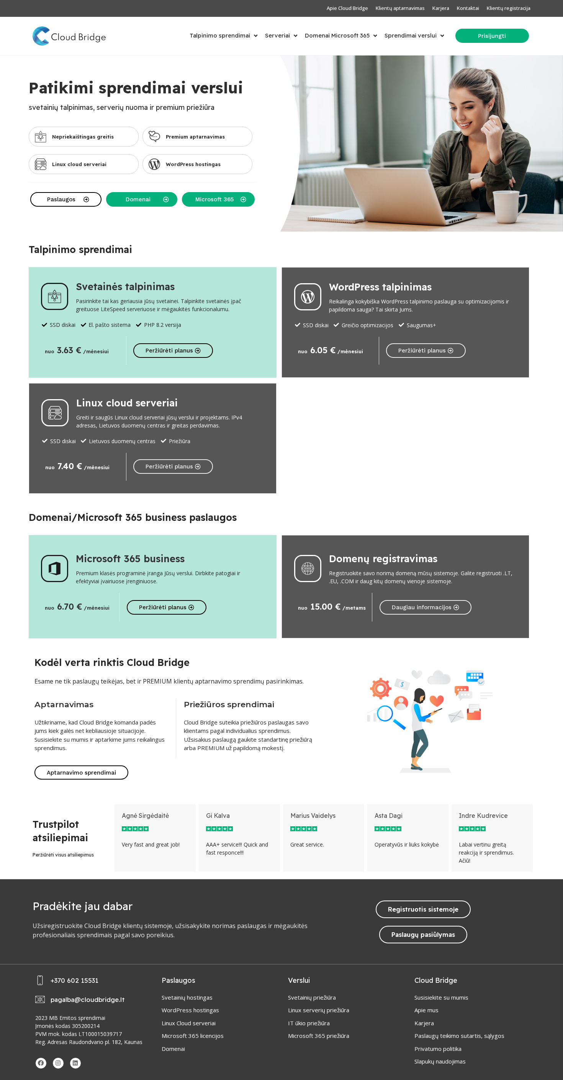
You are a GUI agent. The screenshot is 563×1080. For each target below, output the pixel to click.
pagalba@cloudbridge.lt (88, 999)
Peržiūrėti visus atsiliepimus (63, 855)
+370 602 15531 (74, 980)
